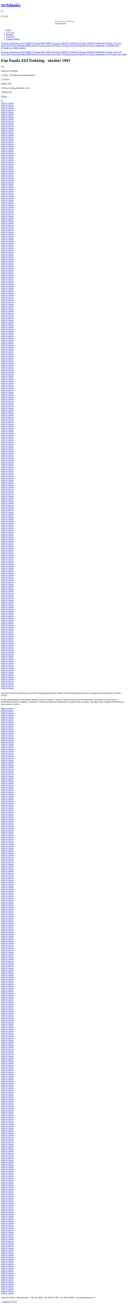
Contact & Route (12, 39)
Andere (124, 54)
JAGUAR (5, 46)
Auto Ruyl (10, 37)
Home (8, 30)
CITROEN (73, 43)
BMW (48, 43)
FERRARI (100, 43)
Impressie (10, 34)
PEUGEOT (57, 46)
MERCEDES (31, 46)
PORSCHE (81, 46)
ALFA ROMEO (25, 43)
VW (106, 54)
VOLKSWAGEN (112, 46)
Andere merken (19, 48)
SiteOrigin (7, 1302)
